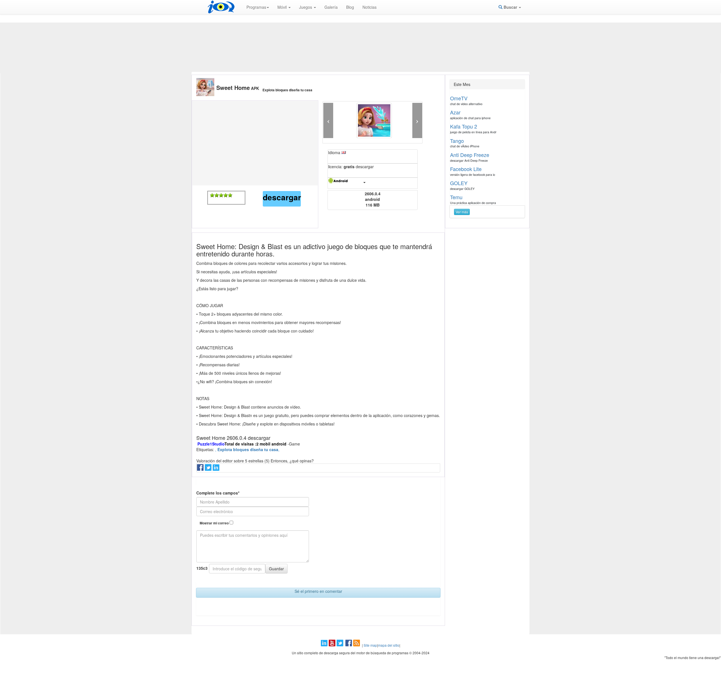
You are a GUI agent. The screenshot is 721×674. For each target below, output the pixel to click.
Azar (455, 112)
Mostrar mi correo (215, 523)
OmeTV (459, 98)
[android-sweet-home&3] (221, 195)
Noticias (369, 7)
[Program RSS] (357, 645)
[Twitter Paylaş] (209, 469)
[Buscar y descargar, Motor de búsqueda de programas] (221, 7)
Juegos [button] (306, 7)
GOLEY (459, 183)
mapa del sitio (388, 645)
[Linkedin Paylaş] (217, 469)
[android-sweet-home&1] (212, 195)
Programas (256, 7)
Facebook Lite (466, 168)
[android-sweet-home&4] (225, 195)
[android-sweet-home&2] (216, 195)
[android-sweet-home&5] (230, 195)
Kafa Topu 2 (463, 126)
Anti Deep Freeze (469, 154)
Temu (456, 197)
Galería (331, 7)
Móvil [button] (282, 7)
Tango (457, 140)
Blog (350, 7)
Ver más (462, 211)
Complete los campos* (217, 493)
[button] (328, 120)
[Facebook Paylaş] (201, 469)
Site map (370, 645)
